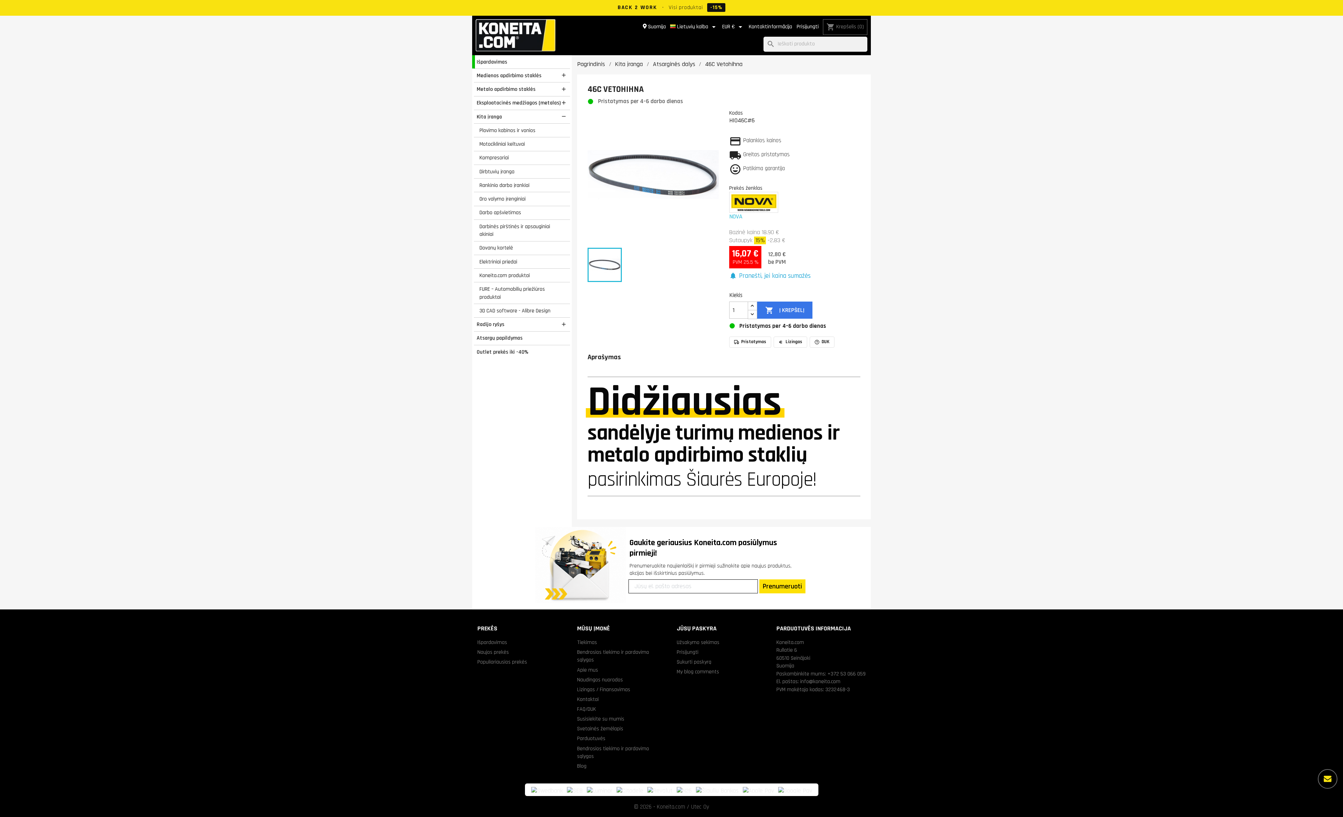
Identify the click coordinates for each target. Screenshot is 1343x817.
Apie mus (587, 669)
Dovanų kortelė (496, 247)
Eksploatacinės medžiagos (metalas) (519, 102)
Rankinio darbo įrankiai (504, 185)
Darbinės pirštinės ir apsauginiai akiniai (514, 230)
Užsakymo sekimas (698, 642)
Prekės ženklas (745, 188)
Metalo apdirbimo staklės (506, 89)
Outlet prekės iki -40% (502, 351)
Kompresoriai (494, 157)
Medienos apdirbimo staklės (509, 75)
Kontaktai (588, 699)
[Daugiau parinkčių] (1327, 779)
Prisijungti (808, 26)
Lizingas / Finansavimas (603, 689)
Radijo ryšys (490, 324)
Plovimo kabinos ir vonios (507, 130)
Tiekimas (587, 642)
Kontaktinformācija (770, 26)
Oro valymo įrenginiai (502, 198)
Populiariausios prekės (502, 661)
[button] (770, 276)
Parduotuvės (591, 738)
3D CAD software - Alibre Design (514, 310)
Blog (582, 765)
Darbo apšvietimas (500, 212)
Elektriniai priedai (498, 261)
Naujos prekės (493, 652)
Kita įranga (489, 116)
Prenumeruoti (782, 586)
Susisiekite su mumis (600, 718)
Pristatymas (753, 342)
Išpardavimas (492, 61)
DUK (826, 342)
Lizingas (794, 342)
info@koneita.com (820, 681)
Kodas (736, 112)
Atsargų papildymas (500, 337)
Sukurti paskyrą (694, 661)
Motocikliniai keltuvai (502, 143)
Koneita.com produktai (504, 275)
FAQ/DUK (586, 709)
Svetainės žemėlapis (600, 728)
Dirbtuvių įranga (496, 171)
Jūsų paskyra (697, 628)
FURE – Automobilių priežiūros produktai (512, 293)
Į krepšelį (784, 310)
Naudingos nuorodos (600, 679)
